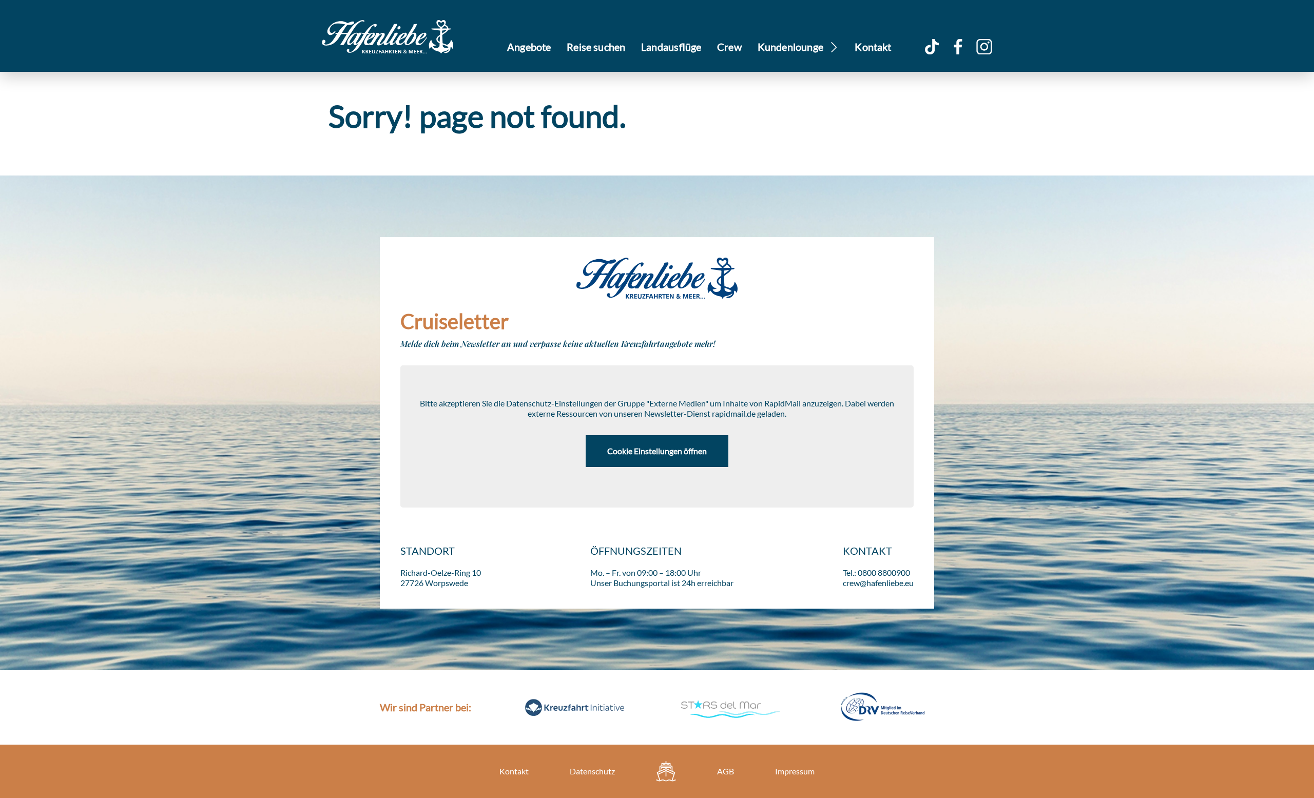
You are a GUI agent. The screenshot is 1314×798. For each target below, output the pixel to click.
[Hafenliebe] (666, 771)
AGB (725, 771)
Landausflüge (671, 47)
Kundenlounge (791, 47)
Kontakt (873, 47)
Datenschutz (592, 771)
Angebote (529, 47)
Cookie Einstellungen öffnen (657, 451)
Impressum (795, 771)
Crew (729, 47)
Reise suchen (596, 47)
